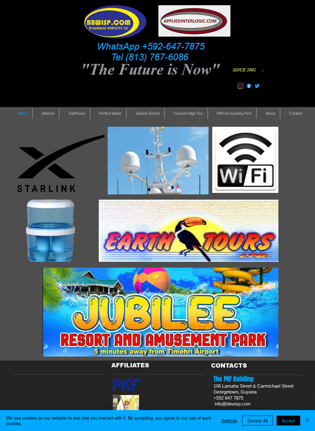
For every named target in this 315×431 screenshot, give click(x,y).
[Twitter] (257, 86)
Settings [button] (229, 420)
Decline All (257, 420)
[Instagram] (240, 86)
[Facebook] (249, 86)
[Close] (307, 420)
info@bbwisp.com (233, 403)
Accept (288, 420)
